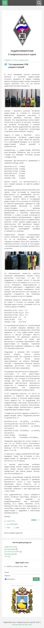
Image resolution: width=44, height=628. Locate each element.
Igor (8, 524)
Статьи (15, 60)
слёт (6, 556)
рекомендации (9, 549)
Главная (7, 60)
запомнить (11, 579)
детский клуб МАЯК (11, 551)
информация (9, 554)
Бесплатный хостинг (20, 624)
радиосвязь (24, 60)
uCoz (30, 624)
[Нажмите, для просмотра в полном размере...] (22, 107)
